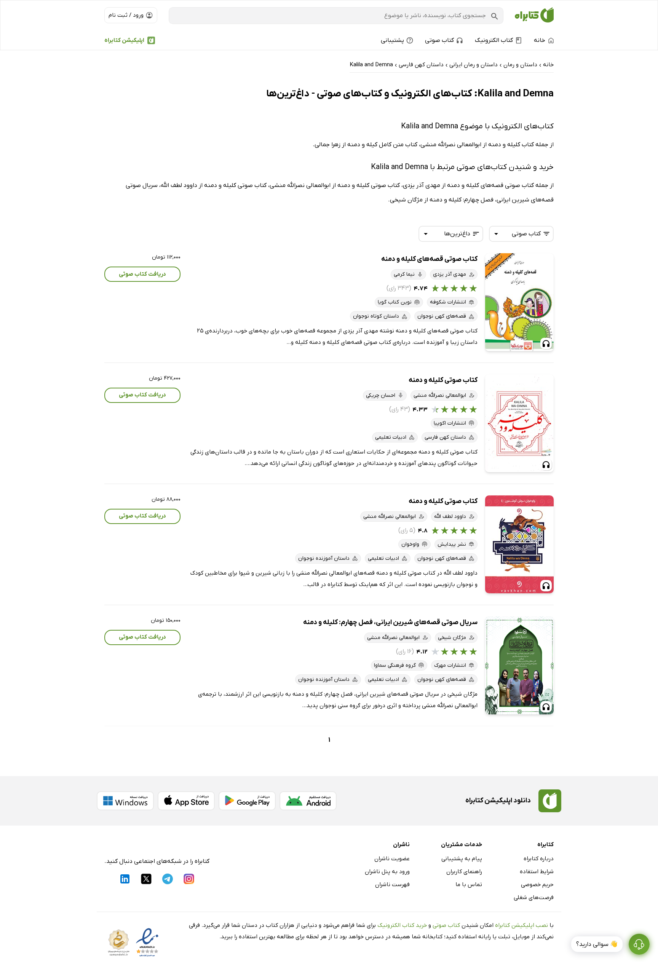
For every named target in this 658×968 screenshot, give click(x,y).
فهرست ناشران (392, 884)
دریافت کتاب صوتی (142, 274)
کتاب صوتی (446, 925)
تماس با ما (468, 884)
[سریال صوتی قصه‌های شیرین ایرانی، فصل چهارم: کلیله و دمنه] (519, 665)
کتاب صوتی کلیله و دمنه (443, 380)
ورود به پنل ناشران (387, 871)
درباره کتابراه (539, 859)
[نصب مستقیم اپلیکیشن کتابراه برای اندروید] (308, 800)
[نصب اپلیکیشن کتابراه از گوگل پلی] (247, 800)
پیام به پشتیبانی (461, 859)
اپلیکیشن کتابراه (124, 40)
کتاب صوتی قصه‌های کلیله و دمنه (429, 259)
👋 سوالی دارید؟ (597, 944)
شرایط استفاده (537, 871)
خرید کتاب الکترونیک (402, 925)
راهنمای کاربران (464, 871)
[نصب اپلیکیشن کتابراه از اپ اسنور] (186, 800)
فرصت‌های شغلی (534, 897)
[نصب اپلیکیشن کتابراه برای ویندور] (125, 800)
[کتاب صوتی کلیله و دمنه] (519, 423)
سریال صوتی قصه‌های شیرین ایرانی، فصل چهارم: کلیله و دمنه (390, 622)
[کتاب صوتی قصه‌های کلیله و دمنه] (519, 302)
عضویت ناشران (392, 859)
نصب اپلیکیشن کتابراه (521, 925)
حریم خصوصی (537, 884)
